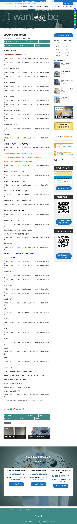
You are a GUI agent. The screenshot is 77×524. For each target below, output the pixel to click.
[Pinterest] (75, 18)
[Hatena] (75, 21)
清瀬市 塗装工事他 (65, 72)
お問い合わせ (69, 3)
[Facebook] (75, 9)
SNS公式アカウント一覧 (39, 510)
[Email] (75, 24)
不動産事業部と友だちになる (64, 256)
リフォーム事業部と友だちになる (64, 221)
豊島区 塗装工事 (65, 97)
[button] (16, 484)
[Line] (75, 15)
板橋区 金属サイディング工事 (67, 81)
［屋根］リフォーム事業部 (61, 46)
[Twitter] (75, 12)
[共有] (75, 27)
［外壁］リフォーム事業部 (17, 423)
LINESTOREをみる (63, 188)
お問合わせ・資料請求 (24, 510)
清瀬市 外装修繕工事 (66, 63)
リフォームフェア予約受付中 (67, 89)
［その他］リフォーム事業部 (62, 55)
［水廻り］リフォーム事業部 (62, 52)
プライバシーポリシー (10, 510)
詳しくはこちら (50, 1)
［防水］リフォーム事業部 (61, 49)
